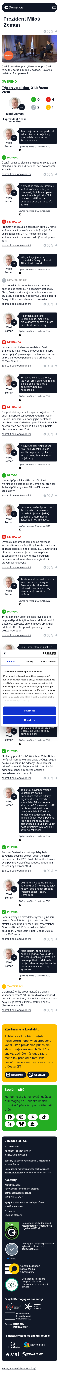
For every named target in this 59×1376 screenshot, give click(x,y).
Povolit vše (29, 710)
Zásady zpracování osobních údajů (19, 1368)
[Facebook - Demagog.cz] (10, 1117)
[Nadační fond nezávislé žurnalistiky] (13, 1306)
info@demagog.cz (14, 1206)
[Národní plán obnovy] (32, 1306)
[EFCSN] (12, 1284)
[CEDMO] (22, 1268)
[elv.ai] (12, 1354)
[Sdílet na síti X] (48, 31)
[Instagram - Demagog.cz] (21, 1117)
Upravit (28, 720)
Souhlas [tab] (10, 661)
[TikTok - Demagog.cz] (44, 1117)
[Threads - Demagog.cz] (10, 1124)
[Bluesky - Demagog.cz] (21, 1124)
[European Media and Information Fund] (18, 1325)
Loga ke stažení (13, 1215)
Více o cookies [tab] (48, 661)
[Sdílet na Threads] (52, 31)
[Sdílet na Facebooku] (45, 31)
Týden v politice (15, 88)
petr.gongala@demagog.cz (18, 1193)
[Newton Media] (34, 1345)
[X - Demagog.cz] (32, 1117)
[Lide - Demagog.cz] (32, 1124)
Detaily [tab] (29, 661)
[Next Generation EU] (18, 1316)
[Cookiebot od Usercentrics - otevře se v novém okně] (43, 653)
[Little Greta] (13, 1345)
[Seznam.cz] (33, 1354)
